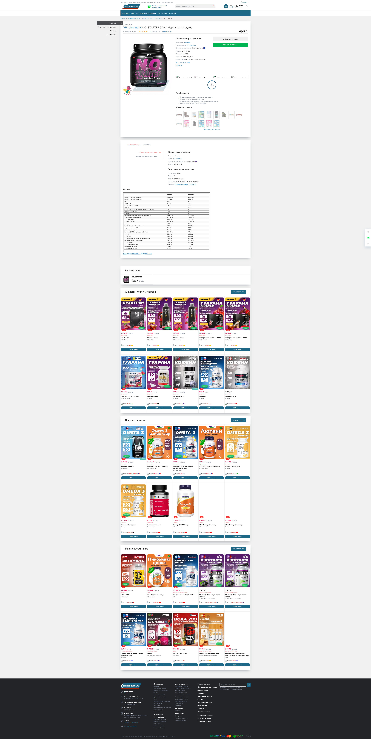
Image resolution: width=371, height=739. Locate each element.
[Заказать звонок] (368, 243)
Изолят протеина (152, 651)
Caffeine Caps (230, 396)
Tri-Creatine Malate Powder (183, 595)
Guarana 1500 (152, 396)
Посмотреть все (238, 292)
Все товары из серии (212, 129)
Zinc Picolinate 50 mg (155, 595)
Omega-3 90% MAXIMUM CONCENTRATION (183, 467)
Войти (230, 7)
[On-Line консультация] (368, 238)
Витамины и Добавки (148, 13)
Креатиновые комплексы (180, 592)
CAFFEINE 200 (178, 396)
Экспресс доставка (153, 2)
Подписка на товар (231, 39)
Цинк (148, 592)
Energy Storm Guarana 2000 (210, 338)
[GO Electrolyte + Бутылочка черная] (211, 571)
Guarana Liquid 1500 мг (130, 396)
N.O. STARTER (185, 184)
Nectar (149, 653)
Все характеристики (183, 62)
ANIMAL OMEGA (127, 466)
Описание (179, 65)
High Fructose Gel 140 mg (209, 653)
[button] (159, 6)
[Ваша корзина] (247, 6)
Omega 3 (123, 464)
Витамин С (124, 592)
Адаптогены (202, 464)
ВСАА (174, 651)
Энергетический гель (205, 651)
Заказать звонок (156, 7)
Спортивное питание (129, 13)
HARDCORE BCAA (180, 653)
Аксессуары (162, 13)
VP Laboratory (132, 27)
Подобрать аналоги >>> (230, 44)
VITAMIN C (125, 595)
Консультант (168, 31)
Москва (245, 2)
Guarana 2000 (152, 338)
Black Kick (125, 338)
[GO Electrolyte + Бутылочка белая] (237, 571)
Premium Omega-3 (232, 466)
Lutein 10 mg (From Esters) (209, 466)
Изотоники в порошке (205, 592)
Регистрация (236, 7)
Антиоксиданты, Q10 (126, 651)
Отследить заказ (167, 2)
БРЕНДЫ (172, 13)
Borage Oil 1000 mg (180, 525)
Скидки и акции (126, 2)
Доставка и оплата (139, 2)
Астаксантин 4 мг (154, 525)
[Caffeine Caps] (237, 372)
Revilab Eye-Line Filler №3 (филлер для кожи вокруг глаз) (237, 654)
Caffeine (202, 396)
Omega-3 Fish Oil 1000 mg (157, 466)
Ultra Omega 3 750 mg (207, 525)
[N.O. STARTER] (126, 279)
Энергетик (128, 24)
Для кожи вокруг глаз (231, 651)
